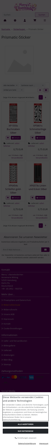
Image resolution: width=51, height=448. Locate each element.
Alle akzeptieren (25, 424)
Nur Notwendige (25, 431)
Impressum (43, 443)
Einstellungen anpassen (26, 438)
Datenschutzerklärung (27, 443)
